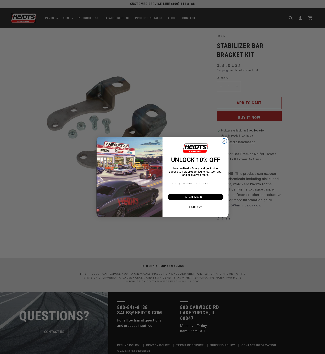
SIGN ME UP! (195, 196)
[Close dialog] (224, 140)
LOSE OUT (195, 207)
